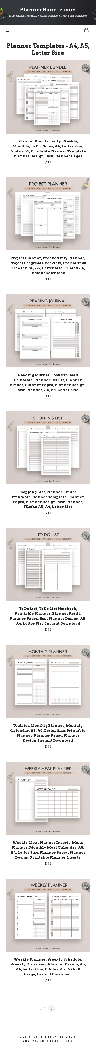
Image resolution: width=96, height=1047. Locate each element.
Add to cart (48, 97)
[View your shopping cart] (86, 30)
